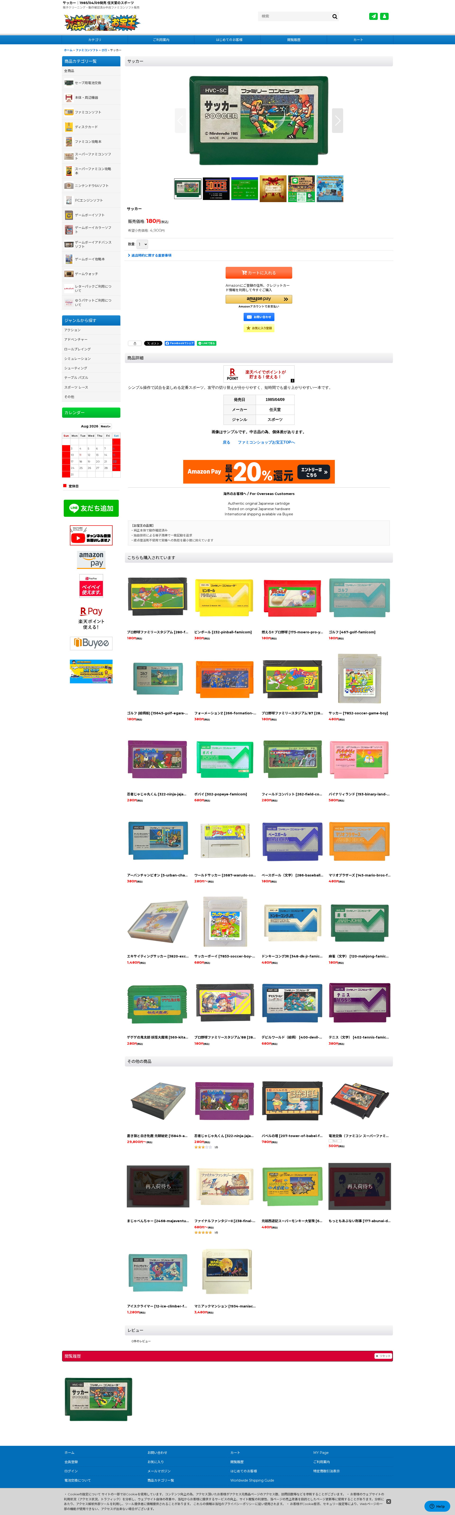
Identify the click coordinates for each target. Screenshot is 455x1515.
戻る (226, 442)
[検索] (335, 16)
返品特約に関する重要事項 (151, 255)
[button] (180, 120)
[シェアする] (135, 343)
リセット (385, 1356)
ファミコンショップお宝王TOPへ (266, 442)
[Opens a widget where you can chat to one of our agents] (437, 1507)
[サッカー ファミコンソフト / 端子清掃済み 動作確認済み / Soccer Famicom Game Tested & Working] (259, 121)
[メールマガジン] (373, 16)
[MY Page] (384, 16)
